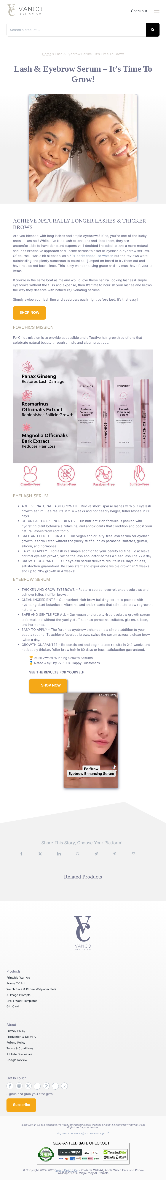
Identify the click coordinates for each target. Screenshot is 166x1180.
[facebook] (9, 1086)
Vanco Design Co (66, 1170)
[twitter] (28, 1086)
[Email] (133, 854)
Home (46, 54)
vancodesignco (79, 1132)
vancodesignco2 (99, 1132)
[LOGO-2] (27, 5)
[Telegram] (96, 854)
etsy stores (63, 1132)
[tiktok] (37, 1086)
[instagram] (19, 1086)
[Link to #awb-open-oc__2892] (157, 10)
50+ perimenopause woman (91, 256)
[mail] (64, 1086)
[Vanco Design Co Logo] (83, 913)
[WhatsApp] (77, 854)
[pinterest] (46, 1086)
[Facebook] (21, 854)
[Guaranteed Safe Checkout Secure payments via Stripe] (83, 1140)
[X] (40, 854)
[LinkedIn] (59, 854)
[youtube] (55, 1086)
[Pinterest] (115, 854)
